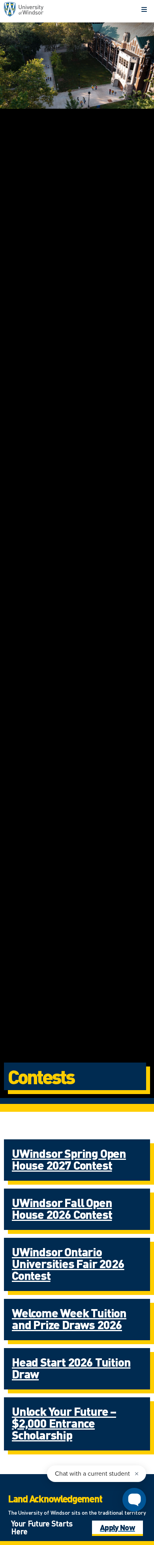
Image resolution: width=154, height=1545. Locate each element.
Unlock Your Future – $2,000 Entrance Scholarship (64, 1423)
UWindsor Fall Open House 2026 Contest (62, 1208)
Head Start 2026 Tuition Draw (71, 1367)
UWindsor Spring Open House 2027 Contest (69, 1159)
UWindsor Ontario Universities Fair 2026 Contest (68, 1263)
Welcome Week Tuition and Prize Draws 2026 (69, 1318)
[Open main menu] (144, 9)
